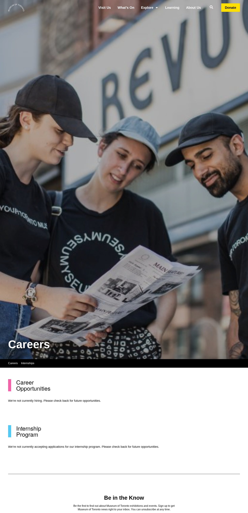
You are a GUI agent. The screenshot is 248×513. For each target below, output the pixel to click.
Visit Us (104, 7)
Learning (172, 7)
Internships (27, 363)
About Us (193, 7)
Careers (13, 363)
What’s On (126, 7)
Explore (147, 7)
